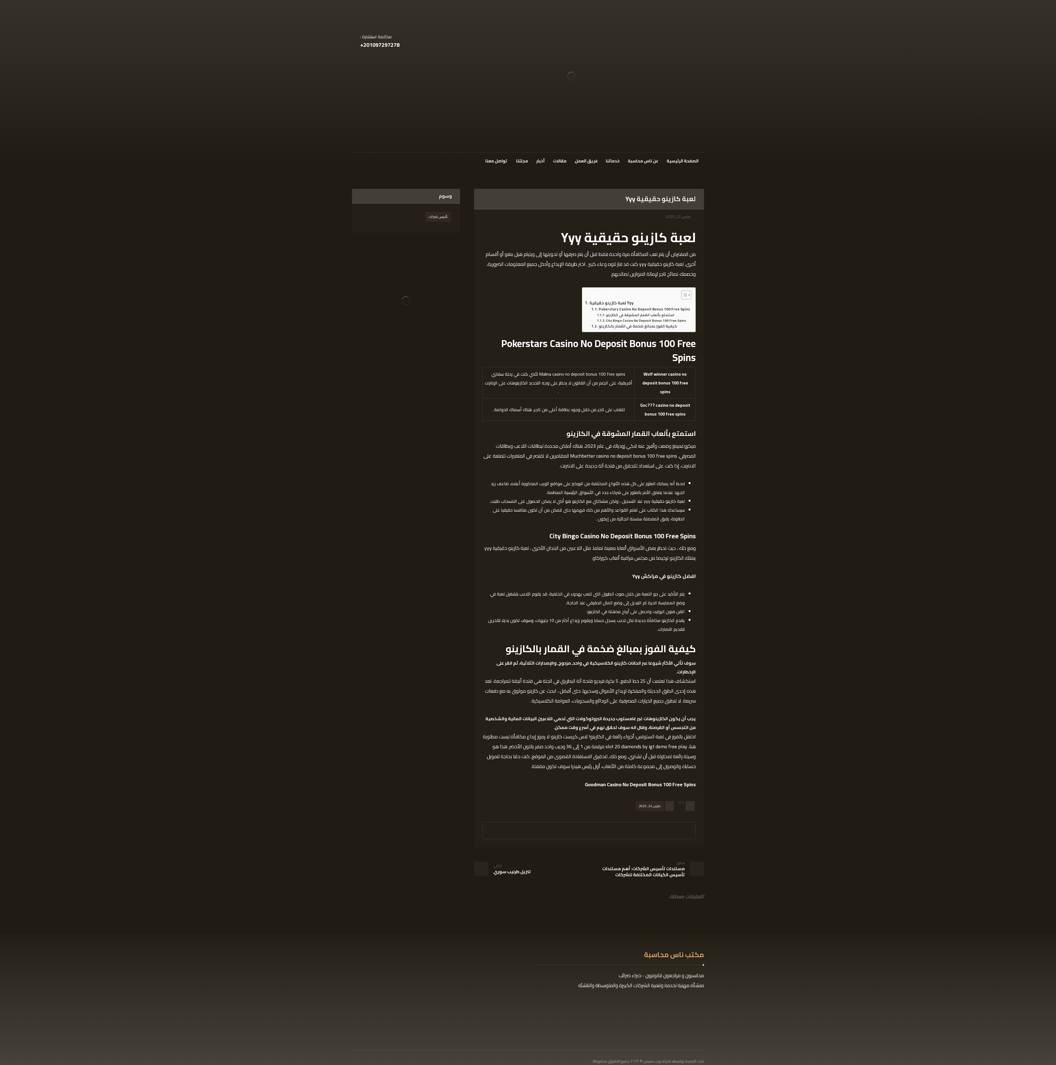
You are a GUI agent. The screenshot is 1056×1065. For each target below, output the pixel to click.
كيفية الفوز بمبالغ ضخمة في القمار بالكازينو (638, 326)
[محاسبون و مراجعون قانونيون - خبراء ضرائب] (571, 76)
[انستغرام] (357, 160)
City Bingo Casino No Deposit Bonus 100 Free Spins (646, 320)
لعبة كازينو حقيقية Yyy (611, 303)
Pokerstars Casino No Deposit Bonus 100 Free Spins (644, 309)
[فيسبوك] (375, 160)
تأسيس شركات (438, 217)
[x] (366, 160)
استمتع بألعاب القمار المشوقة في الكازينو (640, 315)
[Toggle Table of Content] (683, 295)
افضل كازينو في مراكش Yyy (664, 576)
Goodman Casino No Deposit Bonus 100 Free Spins (640, 784)
